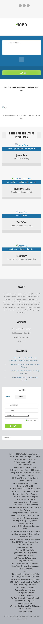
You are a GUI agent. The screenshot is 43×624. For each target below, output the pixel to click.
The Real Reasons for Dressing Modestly (25, 598)
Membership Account (30, 518)
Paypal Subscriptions (32, 539)
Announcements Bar (25, 465)
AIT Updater (32, 462)
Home (11, 454)
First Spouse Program (30, 497)
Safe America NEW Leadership (25, 558)
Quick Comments (20, 553)
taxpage (33, 590)
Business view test (16, 470)
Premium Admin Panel (25, 547)
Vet (34, 601)
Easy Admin (15, 491)
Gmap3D (31, 499)
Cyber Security (33, 478)
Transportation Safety (22, 601)
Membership (16, 518)
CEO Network (35, 470)
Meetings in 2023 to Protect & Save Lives (25, 515)
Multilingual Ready (19, 521)
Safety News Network (25, 561)
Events (15, 494)
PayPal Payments (16, 539)
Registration (32, 553)
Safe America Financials (25, 555)
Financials (16, 497)
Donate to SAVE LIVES (25, 486)
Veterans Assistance (25, 603)
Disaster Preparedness (21, 483)
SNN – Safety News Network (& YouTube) (25, 574)
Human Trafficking (31, 505)
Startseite (31, 587)
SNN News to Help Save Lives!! (25, 585)
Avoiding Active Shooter (22, 467)
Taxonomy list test (21, 590)
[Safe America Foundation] (21, 24)
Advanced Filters (20, 459)
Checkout (36, 473)
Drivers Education (34, 489)
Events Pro (24, 494)
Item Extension (35, 507)
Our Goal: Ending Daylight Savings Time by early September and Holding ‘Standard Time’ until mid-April (25, 534)
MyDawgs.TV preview (25, 523)
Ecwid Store (26, 491)
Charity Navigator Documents (20, 473)
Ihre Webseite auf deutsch (18, 507)
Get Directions (21, 499)
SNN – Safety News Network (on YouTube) (25, 579)
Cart (26, 470)
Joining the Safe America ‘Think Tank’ (25, 513)
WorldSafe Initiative (25, 611)
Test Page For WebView (25, 593)
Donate (34, 483)
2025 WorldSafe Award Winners (27, 454)
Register (8, 397)
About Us (37, 457)
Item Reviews (25, 510)
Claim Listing (21, 475)
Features (34, 494)
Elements (36, 491)
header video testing (20, 502)
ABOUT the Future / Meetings (20, 457)
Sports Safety (20, 587)
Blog (34, 467)
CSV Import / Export (19, 478)
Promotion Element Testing (25, 550)
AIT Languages (19, 462)
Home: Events (17, 505)
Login (21, 397)
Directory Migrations (25, 481)
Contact (31, 475)
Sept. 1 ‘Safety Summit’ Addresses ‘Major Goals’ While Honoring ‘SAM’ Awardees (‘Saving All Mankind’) (25, 566)
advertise (32, 459)
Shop (25, 571)
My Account (33, 521)
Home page (34, 502)
